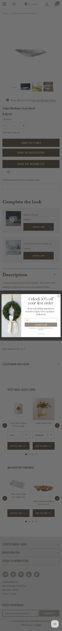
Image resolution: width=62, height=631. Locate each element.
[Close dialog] (58, 296)
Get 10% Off (41, 324)
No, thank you (41, 334)
